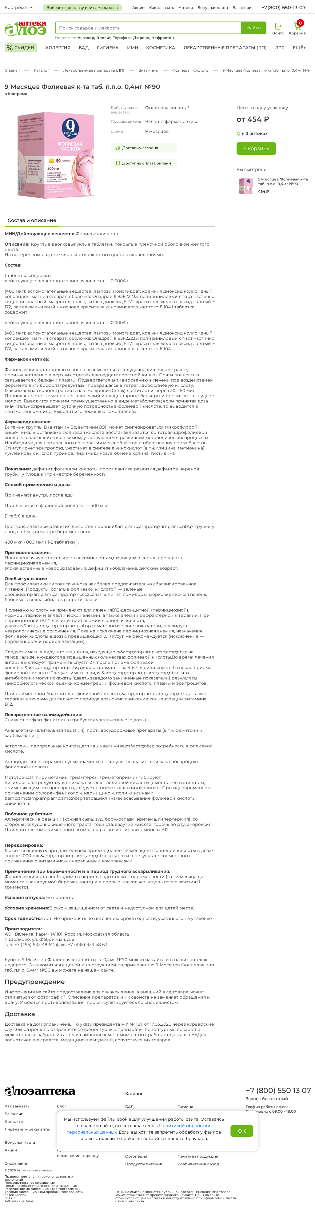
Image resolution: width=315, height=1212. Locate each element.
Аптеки (186, 7)
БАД (84, 47)
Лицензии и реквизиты (27, 1129)
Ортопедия (136, 1156)
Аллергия (57, 47)
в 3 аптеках (255, 133)
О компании (16, 1163)
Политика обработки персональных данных (41, 1185)
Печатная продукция (197, 1156)
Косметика (160, 47)
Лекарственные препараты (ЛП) (225, 47)
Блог (61, 1106)
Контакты (14, 1121)
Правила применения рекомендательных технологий (39, 1178)
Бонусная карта (212, 7)
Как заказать (161, 7)
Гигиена (108, 47)
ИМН (132, 47)
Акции (138, 7)
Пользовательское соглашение (30, 1182)
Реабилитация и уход (198, 1164)
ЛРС (280, 47)
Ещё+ (299, 47)
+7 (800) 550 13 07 (278, 1090)
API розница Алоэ (19, 1201)
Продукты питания (143, 1164)
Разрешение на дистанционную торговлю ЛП (42, 1188)
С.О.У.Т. (10, 1198)
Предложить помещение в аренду (78, 1153)
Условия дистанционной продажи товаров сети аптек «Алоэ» (44, 1193)
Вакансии (242, 7)
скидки (20, 47)
